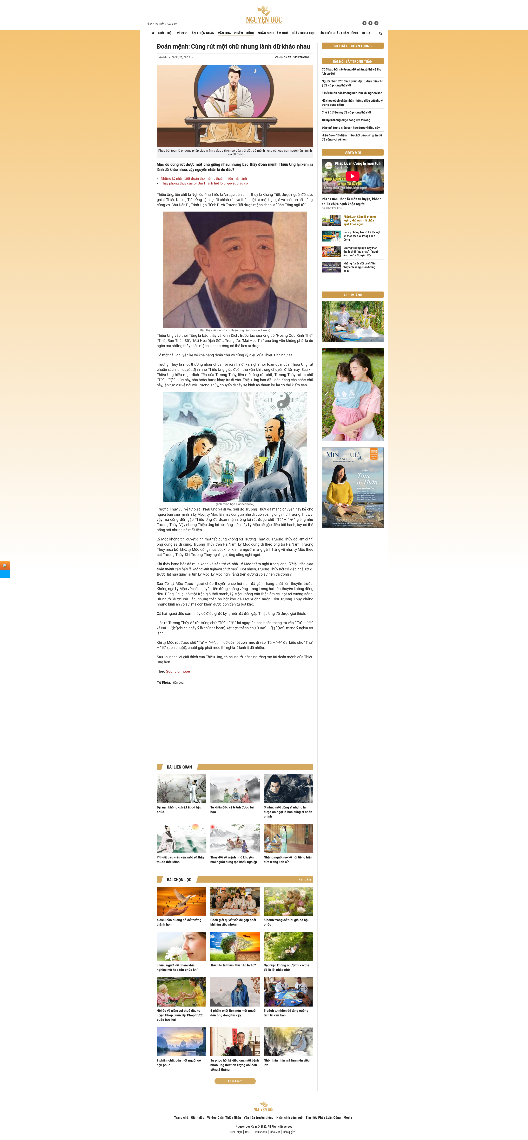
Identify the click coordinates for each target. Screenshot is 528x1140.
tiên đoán (179, 682)
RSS (247, 1132)
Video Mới (353, 153)
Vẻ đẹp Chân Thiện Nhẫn (195, 33)
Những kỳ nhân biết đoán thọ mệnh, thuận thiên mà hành (204, 178)
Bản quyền (289, 1132)
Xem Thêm (235, 1081)
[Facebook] (370, 23)
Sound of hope (178, 671)
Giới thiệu (165, 33)
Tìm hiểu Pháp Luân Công (338, 33)
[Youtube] (376, 23)
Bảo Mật (275, 1132)
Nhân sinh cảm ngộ (273, 33)
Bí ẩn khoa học (303, 33)
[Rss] (364, 23)
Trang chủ (181, 1118)
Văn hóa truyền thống (236, 33)
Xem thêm (305, 879)
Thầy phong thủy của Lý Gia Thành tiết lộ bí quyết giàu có (204, 183)
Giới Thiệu (236, 1132)
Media (366, 33)
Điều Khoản (260, 1132)
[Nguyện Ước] (264, 14)
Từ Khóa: (164, 682)
